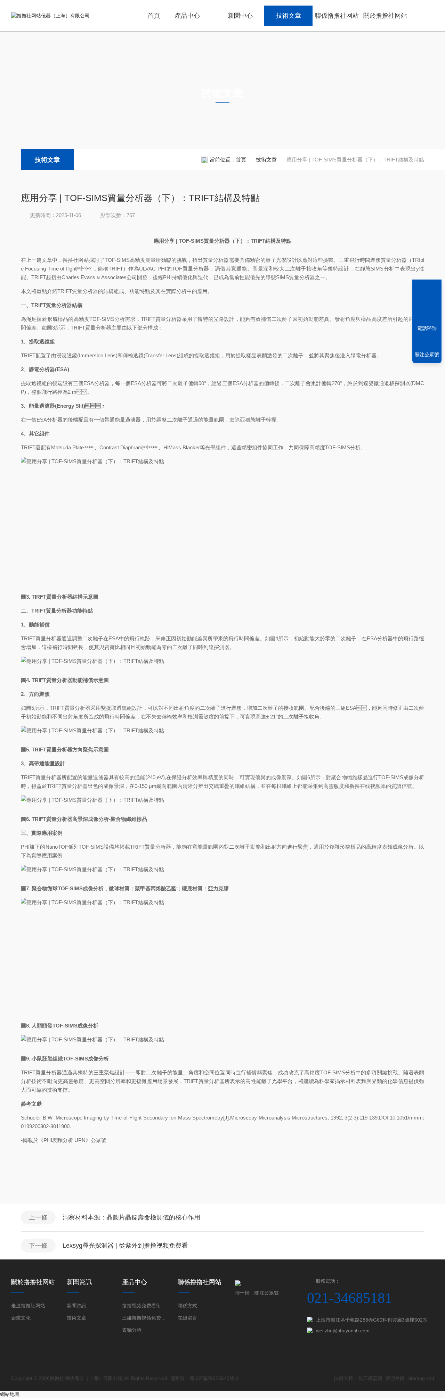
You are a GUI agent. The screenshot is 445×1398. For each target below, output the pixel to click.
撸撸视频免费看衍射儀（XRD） (144, 1305)
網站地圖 (9, 1394)
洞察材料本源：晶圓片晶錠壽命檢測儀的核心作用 (131, 1217)
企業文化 (21, 1318)
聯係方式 (187, 1305)
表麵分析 (131, 1330)
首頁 (153, 15)
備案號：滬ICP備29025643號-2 (204, 1378)
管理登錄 (395, 1378)
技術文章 (288, 15)
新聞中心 (240, 15)
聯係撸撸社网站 (337, 15)
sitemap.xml (420, 1378)
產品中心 (187, 15)
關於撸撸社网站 (385, 15)
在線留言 (187, 1318)
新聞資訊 (76, 1305)
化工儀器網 (370, 1378)
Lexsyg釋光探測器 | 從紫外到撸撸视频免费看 (125, 1245)
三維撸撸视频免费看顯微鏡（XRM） (144, 1318)
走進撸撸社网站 (28, 1305)
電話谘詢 (427, 328)
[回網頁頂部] (427, 303)
